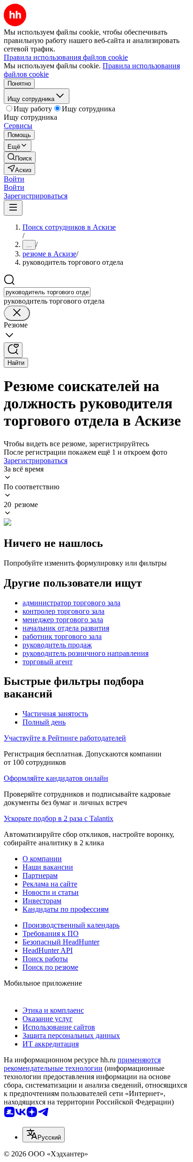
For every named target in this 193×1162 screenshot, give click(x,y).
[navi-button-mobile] (13, 208)
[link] (20, 157)
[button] (14, 179)
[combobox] (47, 292)
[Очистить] (17, 313)
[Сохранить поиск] (13, 350)
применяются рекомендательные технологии (82, 1064)
